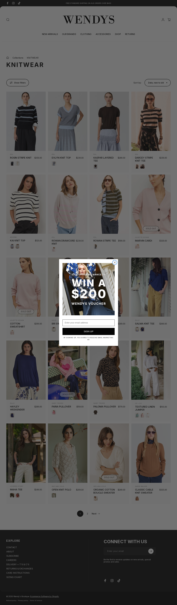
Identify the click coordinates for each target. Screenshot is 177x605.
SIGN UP (88, 331)
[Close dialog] (114, 262)
